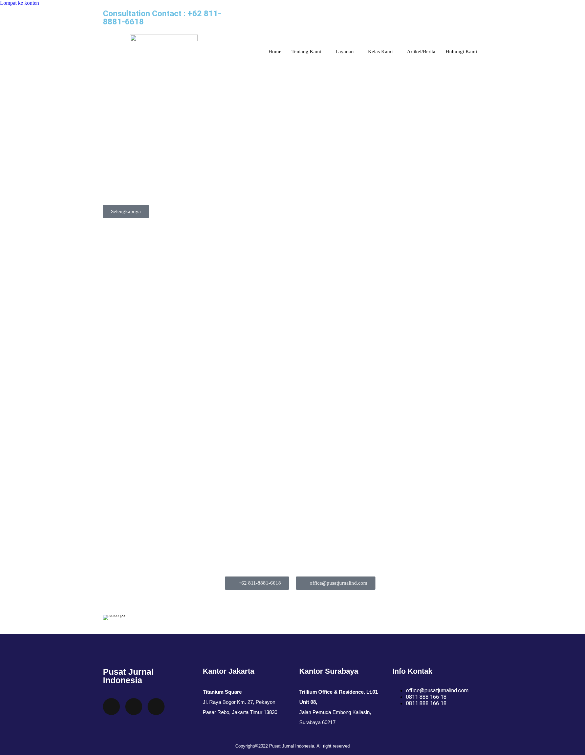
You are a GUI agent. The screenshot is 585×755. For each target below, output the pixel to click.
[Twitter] (111, 706)
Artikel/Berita (421, 51)
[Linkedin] (294, 17)
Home (274, 51)
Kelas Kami (380, 51)
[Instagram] (240, 17)
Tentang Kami (306, 51)
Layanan (344, 51)
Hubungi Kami (461, 51)
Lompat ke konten (19, 3)
